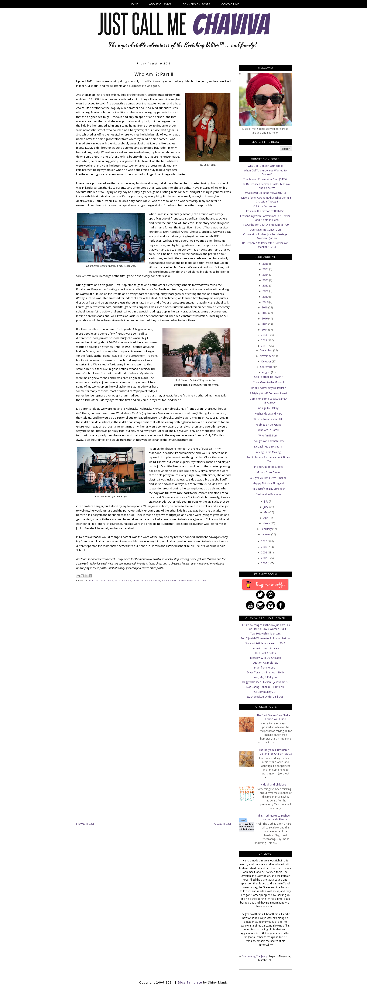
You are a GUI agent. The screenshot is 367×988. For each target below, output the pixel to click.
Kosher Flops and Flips (268, 413)
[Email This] (78, 576)
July (266, 501)
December (266, 350)
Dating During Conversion (265, 229)
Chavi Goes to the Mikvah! (268, 382)
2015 (265, 324)
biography (123, 580)
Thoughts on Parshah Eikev (268, 441)
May (266, 512)
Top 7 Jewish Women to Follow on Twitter (265, 638)
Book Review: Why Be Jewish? (268, 388)
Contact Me (231, 4)
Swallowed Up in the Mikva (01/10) (265, 193)
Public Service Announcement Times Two (268, 459)
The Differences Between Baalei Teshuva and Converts (265, 186)
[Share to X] (86, 576)
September (267, 367)
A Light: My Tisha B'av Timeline (268, 478)
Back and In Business (268, 494)
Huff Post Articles (265, 653)
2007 (264, 558)
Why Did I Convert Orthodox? (265, 166)
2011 (264, 346)
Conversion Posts (196, 4)
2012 (264, 340)
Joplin (138, 580)
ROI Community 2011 (265, 692)
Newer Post (85, 823)
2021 (266, 291)
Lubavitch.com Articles (265, 648)
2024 (266, 275)
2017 (265, 313)
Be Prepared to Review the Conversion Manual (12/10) (265, 245)
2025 (266, 269)
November (266, 356)
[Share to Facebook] (90, 576)
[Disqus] (153, 655)
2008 (264, 552)
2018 (265, 307)
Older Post (222, 823)
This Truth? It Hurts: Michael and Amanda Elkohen (274, 817)
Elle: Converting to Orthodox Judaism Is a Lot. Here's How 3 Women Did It (265, 627)
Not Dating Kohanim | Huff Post (265, 687)
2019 (266, 302)
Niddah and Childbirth (274, 784)
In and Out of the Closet (268, 467)
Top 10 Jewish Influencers (265, 633)
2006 (264, 563)
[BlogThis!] (82, 576)
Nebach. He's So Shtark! (268, 446)
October (266, 361)
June (266, 507)
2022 (266, 285)
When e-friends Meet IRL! (268, 419)
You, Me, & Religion (265, 677)
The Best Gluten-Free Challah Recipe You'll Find (274, 717)
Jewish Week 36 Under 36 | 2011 (265, 697)
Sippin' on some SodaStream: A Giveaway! (268, 400)
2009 (264, 547)
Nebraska (152, 580)
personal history (193, 580)
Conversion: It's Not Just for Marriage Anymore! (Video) (265, 236)
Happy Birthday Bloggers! (268, 483)
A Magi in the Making (268, 452)
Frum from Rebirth (265, 667)
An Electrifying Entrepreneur (268, 488)
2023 (266, 280)
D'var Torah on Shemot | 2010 (265, 672)
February (266, 529)
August (266, 372)
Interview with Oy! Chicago (265, 658)
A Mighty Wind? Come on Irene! (268, 393)
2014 (265, 329)
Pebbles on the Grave (268, 424)
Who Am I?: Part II (268, 430)
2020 (266, 296)
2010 (264, 541)
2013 (264, 335)
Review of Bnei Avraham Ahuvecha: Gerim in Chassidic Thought (265, 199)
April (266, 518)
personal (169, 580)
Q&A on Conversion (265, 206)
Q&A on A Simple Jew (265, 662)
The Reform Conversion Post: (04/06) (265, 179)
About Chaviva (160, 4)
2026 (266, 263)
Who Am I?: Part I (268, 435)
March (267, 523)
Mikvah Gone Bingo (268, 472)
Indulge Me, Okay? (268, 408)
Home (134, 4)
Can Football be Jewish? (268, 377)
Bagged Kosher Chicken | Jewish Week (265, 682)
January (266, 534)
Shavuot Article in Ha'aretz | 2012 (265, 643)
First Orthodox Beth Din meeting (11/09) (265, 225)
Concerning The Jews (254, 956)
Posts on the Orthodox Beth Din (265, 211)
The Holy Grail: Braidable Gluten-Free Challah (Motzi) (275, 752)
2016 (265, 318)
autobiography (101, 580)
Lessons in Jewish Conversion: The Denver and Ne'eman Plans (265, 218)
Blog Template (190, 982)
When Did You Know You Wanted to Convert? (265, 172)
